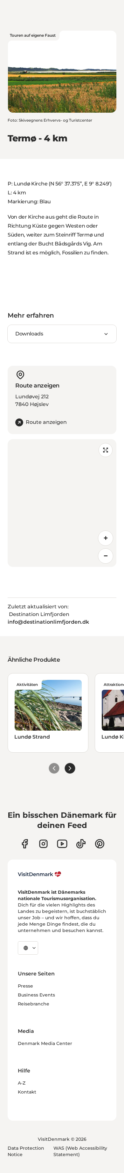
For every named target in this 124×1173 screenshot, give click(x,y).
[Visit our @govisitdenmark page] (80, 843)
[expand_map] (106, 450)
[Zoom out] (105, 556)
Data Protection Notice (26, 1151)
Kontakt (27, 1092)
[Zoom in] (105, 538)
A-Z (21, 1083)
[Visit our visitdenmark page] (62, 843)
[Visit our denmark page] (24, 843)
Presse (25, 986)
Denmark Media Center (45, 1043)
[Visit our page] (43, 843)
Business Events (36, 995)
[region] (62, 503)
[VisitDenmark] (39, 874)
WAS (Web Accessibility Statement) (80, 1151)
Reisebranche (33, 1004)
